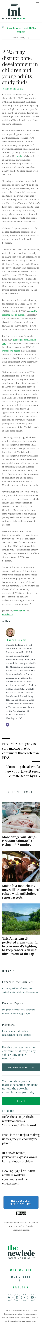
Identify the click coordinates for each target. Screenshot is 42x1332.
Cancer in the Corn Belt (17, 982)
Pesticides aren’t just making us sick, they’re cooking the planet (21, 1139)
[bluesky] (9, 1297)
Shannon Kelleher (13, 89)
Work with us (21, 1278)
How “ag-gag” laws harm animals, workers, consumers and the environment (18, 1177)
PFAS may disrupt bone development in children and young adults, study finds (20, 66)
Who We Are (21, 1270)
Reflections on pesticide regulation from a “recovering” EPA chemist (19, 1120)
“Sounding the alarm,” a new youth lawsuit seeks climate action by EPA (22, 771)
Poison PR (8, 1024)
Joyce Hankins (19, 610)
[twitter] (24, 1297)
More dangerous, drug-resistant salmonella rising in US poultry (19, 841)
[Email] (7, 725)
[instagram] (17, 1297)
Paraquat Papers (12, 1003)
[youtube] (32, 1297)
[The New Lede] (14, 14)
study (19, 156)
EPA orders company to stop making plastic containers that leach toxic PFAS (21, 750)
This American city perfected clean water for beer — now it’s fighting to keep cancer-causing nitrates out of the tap (20, 946)
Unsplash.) (7, 614)
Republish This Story (21, 1202)
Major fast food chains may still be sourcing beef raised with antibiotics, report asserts (21, 891)
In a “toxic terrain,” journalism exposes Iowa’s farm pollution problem (19, 1157)
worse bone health (11, 350)
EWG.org (21, 1287)
